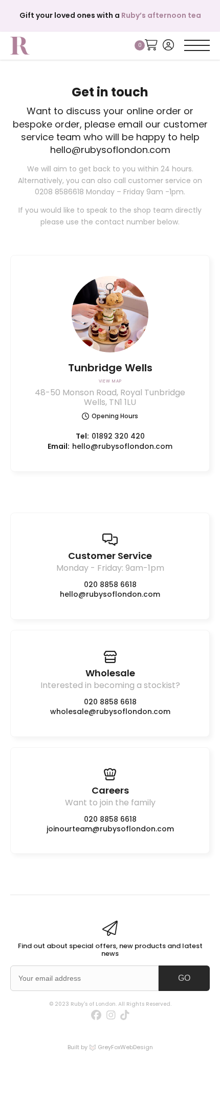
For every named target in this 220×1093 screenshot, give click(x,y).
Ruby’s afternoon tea (161, 15)
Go (184, 978)
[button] (197, 45)
